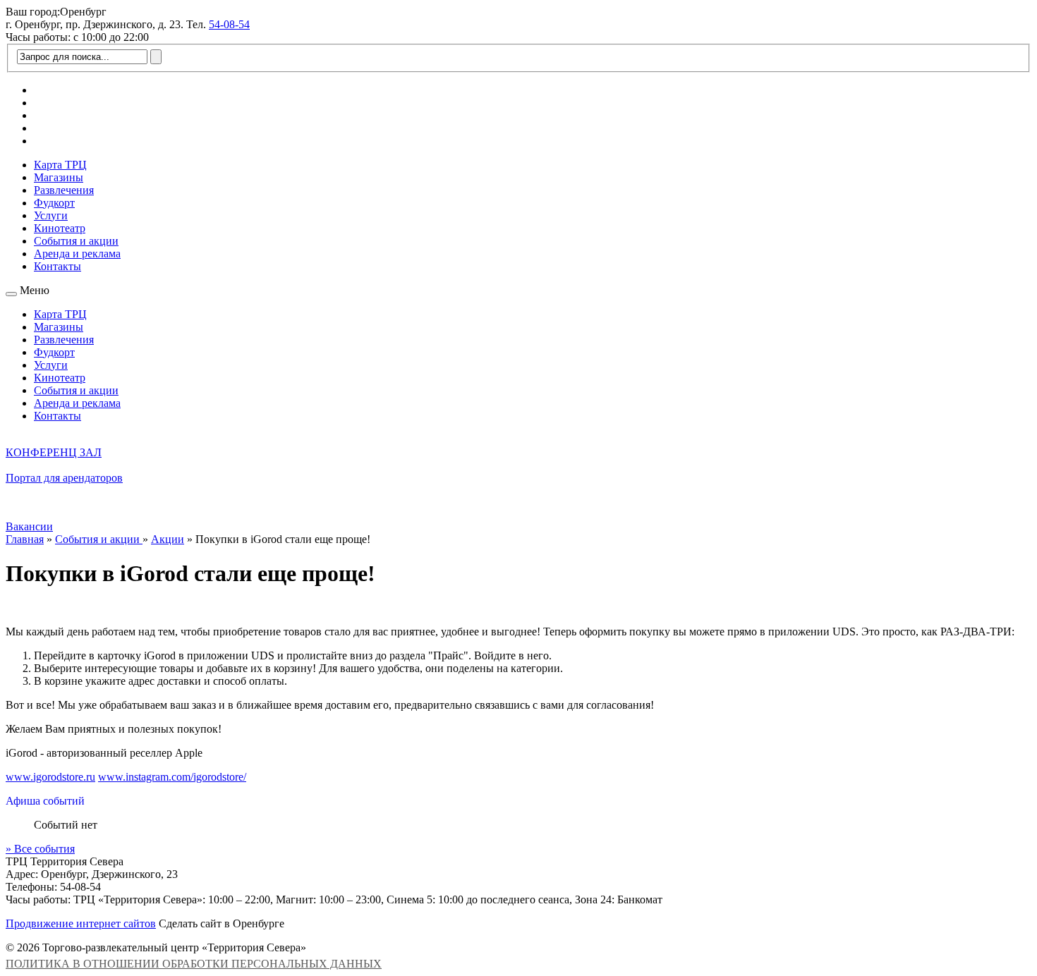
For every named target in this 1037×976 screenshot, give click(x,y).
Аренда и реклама (77, 254)
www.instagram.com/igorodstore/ (172, 777)
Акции (167, 539)
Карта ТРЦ (60, 165)
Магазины (58, 177)
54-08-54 (229, 24)
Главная (25, 539)
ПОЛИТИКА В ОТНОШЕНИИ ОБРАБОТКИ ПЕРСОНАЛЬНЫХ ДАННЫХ (194, 964)
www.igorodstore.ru (50, 777)
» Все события (40, 849)
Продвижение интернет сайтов (81, 923)
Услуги (51, 215)
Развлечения (64, 190)
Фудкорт (54, 203)
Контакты (57, 266)
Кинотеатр (59, 228)
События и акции (76, 241)
